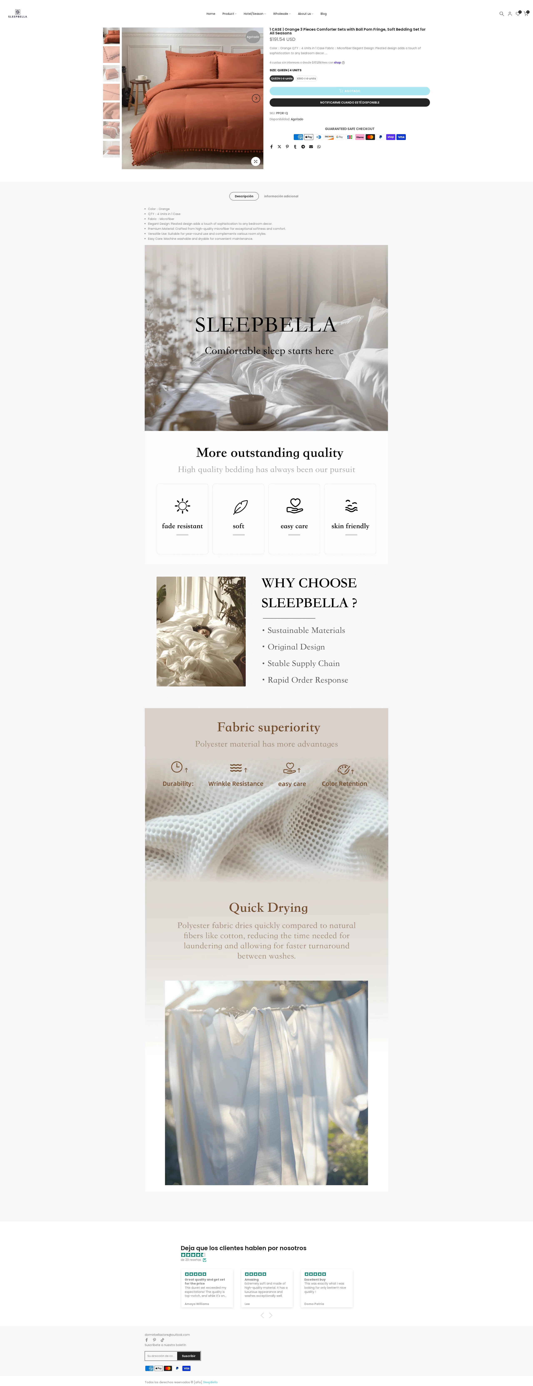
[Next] (256, 98)
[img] (268, 1255)
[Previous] (129, 98)
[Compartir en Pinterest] (287, 147)
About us (304, 14)
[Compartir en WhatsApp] (319, 147)
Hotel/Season (253, 14)
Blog (324, 14)
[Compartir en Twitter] (279, 147)
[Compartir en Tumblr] (295, 147)
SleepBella (210, 1382)
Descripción (244, 196)
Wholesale (280, 14)
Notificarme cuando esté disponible (349, 102)
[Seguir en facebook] (146, 1339)
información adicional (281, 196)
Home (211, 14)
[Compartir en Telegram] (303, 147)
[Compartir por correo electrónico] (311, 147)
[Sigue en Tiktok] (162, 1339)
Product (228, 14)
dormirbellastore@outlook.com (167, 1335)
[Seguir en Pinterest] (154, 1339)
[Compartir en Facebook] (271, 147)
